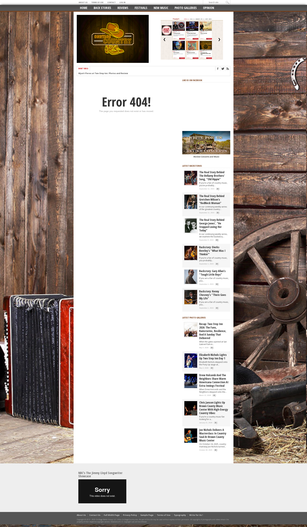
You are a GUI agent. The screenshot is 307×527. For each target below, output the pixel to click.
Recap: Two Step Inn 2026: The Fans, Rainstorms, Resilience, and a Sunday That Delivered (212, 331)
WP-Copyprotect (41, 525)
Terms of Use (97, 2)
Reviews (123, 8)
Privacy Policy (130, 515)
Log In (122, 2)
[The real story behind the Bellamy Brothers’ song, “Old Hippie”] (190, 177)
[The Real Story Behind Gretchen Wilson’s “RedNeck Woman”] (190, 201)
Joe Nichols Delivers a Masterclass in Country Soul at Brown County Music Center (212, 435)
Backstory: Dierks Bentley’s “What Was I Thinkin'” (212, 250)
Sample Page (147, 515)
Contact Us (94, 515)
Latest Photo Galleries (194, 317)
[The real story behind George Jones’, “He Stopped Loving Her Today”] (190, 225)
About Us (83, 2)
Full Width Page (112, 515)
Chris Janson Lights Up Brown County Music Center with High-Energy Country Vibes (213, 408)
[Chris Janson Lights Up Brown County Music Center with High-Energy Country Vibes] (190, 408)
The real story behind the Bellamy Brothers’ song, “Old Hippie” (212, 175)
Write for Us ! (196, 515)
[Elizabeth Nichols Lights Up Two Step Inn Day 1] (190, 360)
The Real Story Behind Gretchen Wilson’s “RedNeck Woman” (211, 199)
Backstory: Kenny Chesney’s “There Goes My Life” (212, 294)
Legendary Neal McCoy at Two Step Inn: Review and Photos (108, 73)
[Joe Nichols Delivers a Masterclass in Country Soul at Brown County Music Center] (190, 435)
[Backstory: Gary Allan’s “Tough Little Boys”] (190, 276)
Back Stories (102, 8)
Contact (111, 2)
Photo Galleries (186, 8)
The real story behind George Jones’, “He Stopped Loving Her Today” (211, 225)
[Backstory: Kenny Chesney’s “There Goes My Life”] (190, 297)
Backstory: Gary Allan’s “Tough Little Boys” (212, 272)
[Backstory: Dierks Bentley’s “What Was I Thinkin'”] (190, 252)
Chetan (26, 525)
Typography (180, 515)
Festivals (141, 8)
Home (83, 8)
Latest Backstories (192, 165)
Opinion (208, 8)
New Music (161, 8)
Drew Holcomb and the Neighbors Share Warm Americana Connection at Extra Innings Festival (213, 380)
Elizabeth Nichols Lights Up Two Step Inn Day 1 (213, 356)
